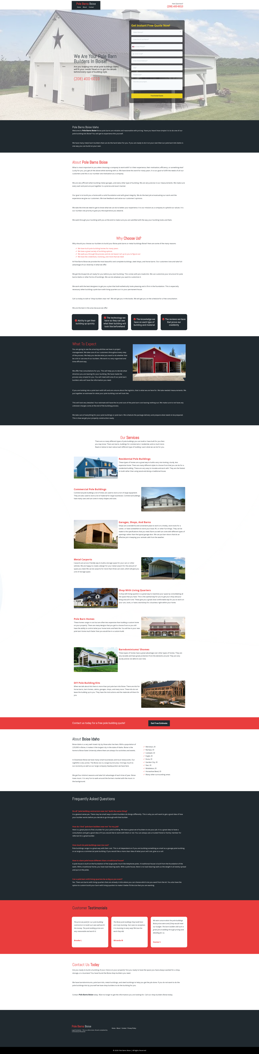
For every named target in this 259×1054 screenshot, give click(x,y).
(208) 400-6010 (87, 78)
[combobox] (157, 32)
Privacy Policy (131, 1028)
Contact (91, 7)
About (85, 7)
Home (79, 7)
